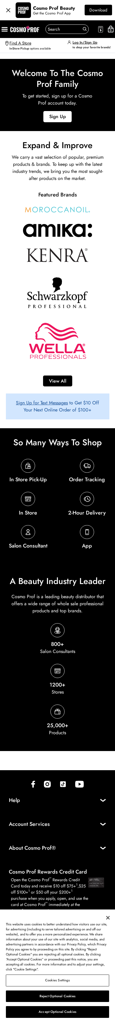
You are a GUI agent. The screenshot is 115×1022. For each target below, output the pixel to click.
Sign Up (57, 116)
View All (57, 381)
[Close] (8, 10)
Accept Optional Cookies (57, 1011)
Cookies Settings (57, 980)
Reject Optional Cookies (58, 996)
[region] (57, 965)
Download (98, 10)
